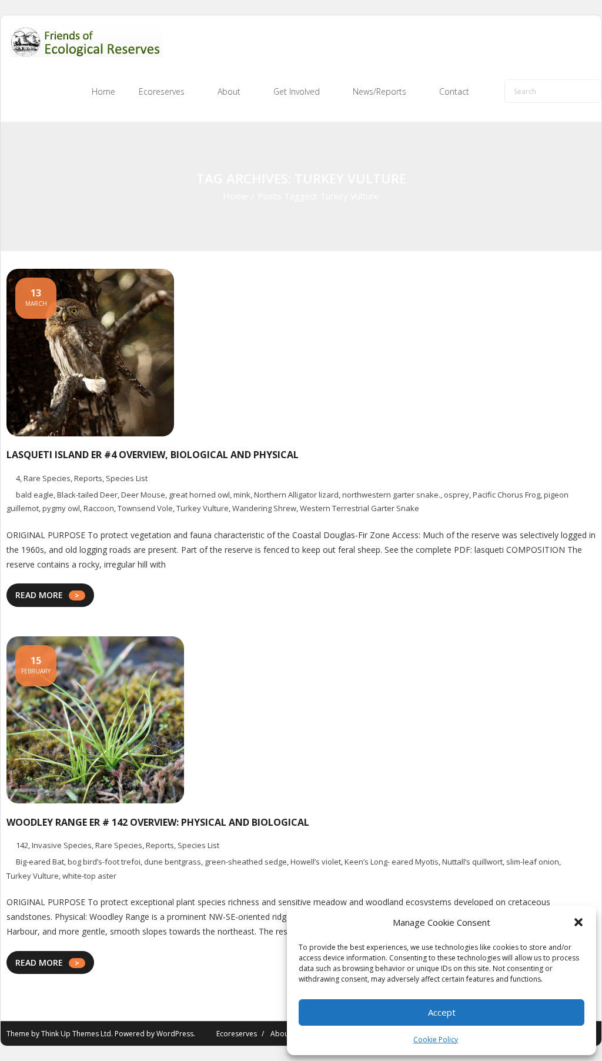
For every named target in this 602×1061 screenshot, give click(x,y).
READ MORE (39, 594)
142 (22, 845)
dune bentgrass (172, 861)
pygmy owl (61, 508)
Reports (88, 478)
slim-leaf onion (532, 861)
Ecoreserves (236, 1034)
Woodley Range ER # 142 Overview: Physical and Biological (157, 822)
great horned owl (199, 494)
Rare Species (47, 478)
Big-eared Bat (40, 861)
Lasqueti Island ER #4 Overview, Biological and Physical (152, 454)
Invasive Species (62, 845)
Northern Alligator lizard (296, 494)
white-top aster (89, 875)
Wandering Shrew (264, 508)
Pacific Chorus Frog (506, 494)
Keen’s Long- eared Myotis (392, 861)
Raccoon (98, 508)
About (280, 1034)
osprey (456, 494)
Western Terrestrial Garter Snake (359, 508)
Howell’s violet (315, 861)
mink (241, 494)
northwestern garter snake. (391, 494)
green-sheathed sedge (246, 861)
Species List (127, 478)
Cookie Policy (435, 1040)
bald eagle (34, 494)
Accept (442, 1012)
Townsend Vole (145, 508)
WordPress (174, 1034)
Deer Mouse (143, 494)
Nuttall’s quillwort (472, 861)
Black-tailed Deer (87, 494)
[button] (578, 922)
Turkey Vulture (202, 508)
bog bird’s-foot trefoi (104, 861)
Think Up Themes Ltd (76, 1034)
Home (235, 196)
